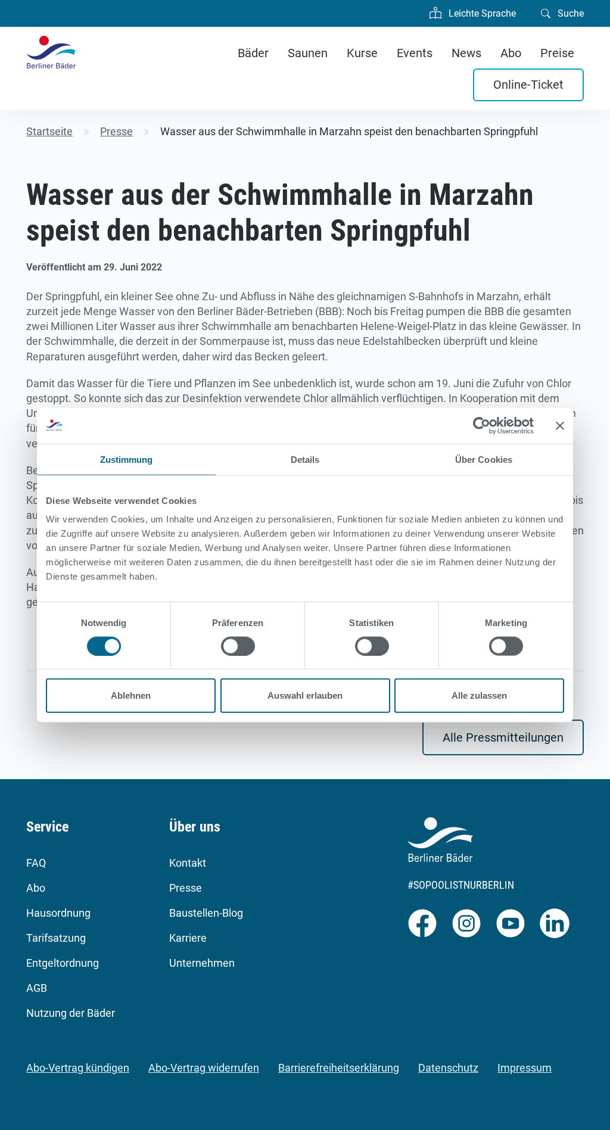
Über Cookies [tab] (483, 459)
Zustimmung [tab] (126, 459)
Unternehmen (202, 963)
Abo (510, 53)
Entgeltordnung (62, 963)
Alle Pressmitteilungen (503, 737)
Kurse (362, 53)
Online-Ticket (528, 84)
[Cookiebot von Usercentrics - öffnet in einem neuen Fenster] (482, 425)
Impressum (524, 1067)
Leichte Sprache (481, 13)
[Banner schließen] (560, 425)
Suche (569, 13)
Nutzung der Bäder (70, 1013)
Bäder (253, 53)
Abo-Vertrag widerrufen (203, 1067)
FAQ (36, 863)
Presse (185, 888)
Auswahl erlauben (305, 695)
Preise (557, 53)
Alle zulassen (479, 695)
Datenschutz (448, 1067)
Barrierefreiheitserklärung (338, 1067)
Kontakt (187, 863)
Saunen (308, 53)
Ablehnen (131, 695)
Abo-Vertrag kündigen (77, 1067)
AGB (36, 988)
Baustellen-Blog (206, 913)
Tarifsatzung (56, 938)
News (466, 53)
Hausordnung (58, 913)
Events (414, 53)
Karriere (188, 938)
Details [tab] (305, 459)
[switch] (238, 645)
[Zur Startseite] (51, 52)
